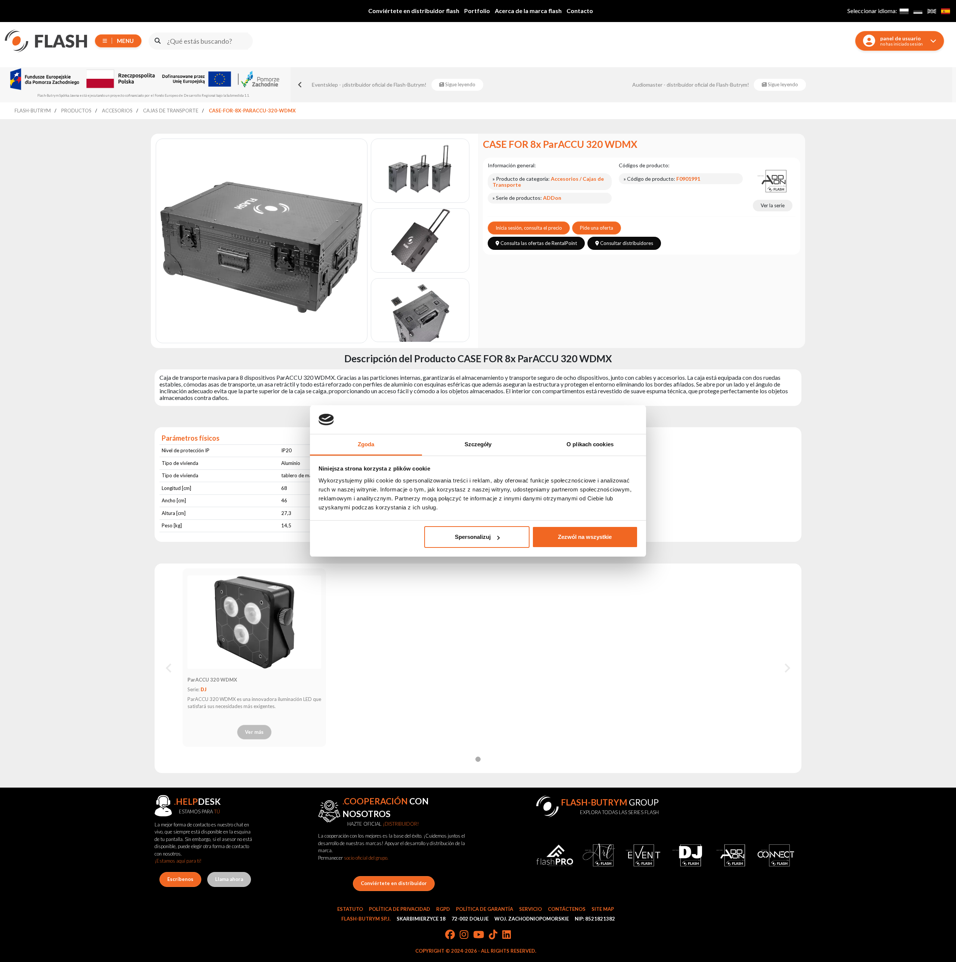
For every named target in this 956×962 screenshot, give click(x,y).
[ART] (599, 855)
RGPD (443, 909)
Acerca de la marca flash (528, 10)
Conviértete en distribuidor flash (413, 10)
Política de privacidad (399, 909)
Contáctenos (567, 909)
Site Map (603, 909)
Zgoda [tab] (366, 444)
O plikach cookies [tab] (590, 444)
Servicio (530, 909)
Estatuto (350, 909)
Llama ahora (229, 879)
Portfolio (477, 10)
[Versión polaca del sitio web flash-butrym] (904, 11)
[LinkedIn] (506, 935)
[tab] (478, 759)
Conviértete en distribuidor (394, 883)
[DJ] (687, 855)
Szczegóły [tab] (478, 444)
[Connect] (776, 855)
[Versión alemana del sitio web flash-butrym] (918, 11)
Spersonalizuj (473, 537)
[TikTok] (493, 935)
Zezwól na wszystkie (585, 537)
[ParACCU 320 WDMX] (254, 622)
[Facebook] (450, 935)
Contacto (580, 10)
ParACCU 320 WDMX (212, 680)
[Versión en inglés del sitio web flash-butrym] (931, 11)
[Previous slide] (300, 85)
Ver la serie (773, 205)
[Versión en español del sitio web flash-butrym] (945, 11)
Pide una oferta (596, 228)
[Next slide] (787, 668)
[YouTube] (478, 935)
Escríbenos (180, 879)
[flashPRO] (555, 855)
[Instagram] (464, 935)
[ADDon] (772, 180)
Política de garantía (484, 909)
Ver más (254, 732)
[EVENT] (643, 855)
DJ (204, 689)
